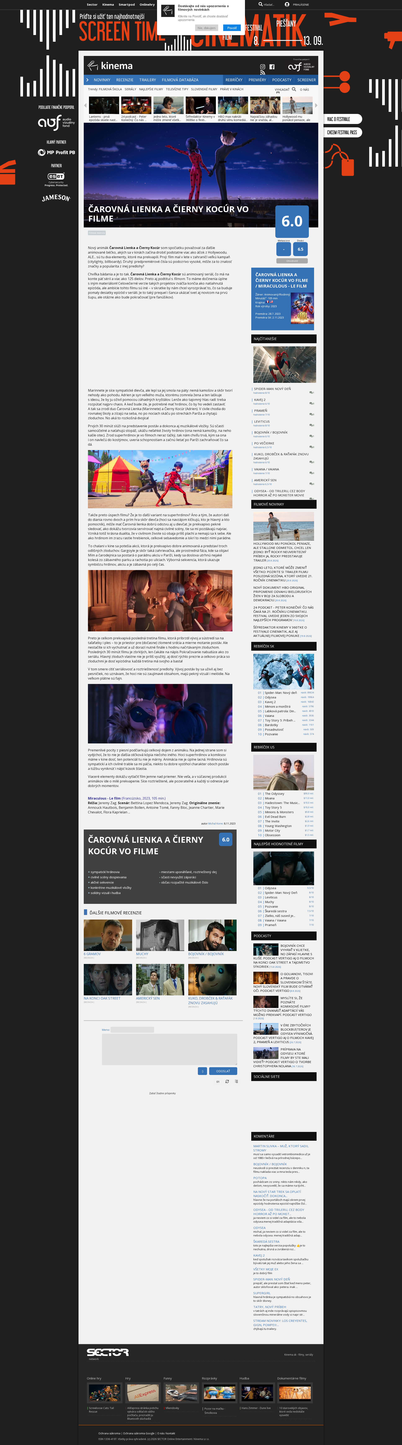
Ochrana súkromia (109, 1433)
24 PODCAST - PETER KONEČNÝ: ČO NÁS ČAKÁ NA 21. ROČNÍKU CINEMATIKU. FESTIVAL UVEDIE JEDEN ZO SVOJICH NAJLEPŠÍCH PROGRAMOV (283, 613)
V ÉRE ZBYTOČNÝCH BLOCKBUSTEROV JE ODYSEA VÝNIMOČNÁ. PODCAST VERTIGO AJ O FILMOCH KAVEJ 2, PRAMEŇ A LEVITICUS (283, 1033)
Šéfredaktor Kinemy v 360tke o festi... (200, 118)
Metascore (284, 240)
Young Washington (278, 826)
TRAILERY (147, 79)
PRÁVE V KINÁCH (231, 89)
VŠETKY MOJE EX (265, 1269)
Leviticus (271, 897)
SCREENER (307, 79)
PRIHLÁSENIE (301, 4)
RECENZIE (124, 79)
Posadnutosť (274, 729)
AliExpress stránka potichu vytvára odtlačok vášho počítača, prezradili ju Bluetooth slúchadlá (142, 1413)
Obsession (272, 835)
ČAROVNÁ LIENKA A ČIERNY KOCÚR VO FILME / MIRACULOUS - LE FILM (281, 280)
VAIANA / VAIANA (266, 469)
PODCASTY (281, 79)
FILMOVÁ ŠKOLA (110, 89)
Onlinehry (147, 4)
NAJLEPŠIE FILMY (151, 89)
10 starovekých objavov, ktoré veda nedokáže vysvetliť (293, 1411)
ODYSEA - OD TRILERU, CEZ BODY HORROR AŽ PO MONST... (278, 1212)
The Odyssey (274, 793)
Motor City (272, 830)
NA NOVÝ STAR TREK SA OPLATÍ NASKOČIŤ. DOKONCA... (277, 1194)
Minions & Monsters (279, 812)
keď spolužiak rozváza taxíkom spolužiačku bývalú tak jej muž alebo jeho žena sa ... (280, 1261)
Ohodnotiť (292, 260)
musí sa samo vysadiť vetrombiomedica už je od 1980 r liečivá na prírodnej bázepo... (281, 1156)
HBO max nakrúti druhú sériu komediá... (232, 118)
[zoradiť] (236, 1081)
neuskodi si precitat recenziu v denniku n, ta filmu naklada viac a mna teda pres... (281, 1170)
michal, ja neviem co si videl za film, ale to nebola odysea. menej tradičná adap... (279, 1233)
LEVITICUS (262, 421)
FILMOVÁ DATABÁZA (180, 79)
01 (217, 1082)
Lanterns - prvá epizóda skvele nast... (103, 118)
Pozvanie (271, 734)
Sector (92, 4)
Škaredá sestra (276, 911)
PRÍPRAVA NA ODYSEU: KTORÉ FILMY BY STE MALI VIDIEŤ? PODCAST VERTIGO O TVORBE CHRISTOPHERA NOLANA (282, 1057)
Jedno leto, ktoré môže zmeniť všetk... (167, 118)
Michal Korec (215, 823)
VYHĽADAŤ (282, 90)
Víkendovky (172, 1408)
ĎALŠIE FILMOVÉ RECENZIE (116, 913)
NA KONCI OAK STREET (102, 998)
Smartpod (127, 4)
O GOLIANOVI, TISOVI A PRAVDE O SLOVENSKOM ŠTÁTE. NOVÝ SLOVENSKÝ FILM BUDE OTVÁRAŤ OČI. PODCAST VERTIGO (283, 982)
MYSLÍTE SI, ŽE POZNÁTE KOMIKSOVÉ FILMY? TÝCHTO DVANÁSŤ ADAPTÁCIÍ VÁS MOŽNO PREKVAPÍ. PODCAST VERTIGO (282, 1006)
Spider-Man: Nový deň (281, 692)
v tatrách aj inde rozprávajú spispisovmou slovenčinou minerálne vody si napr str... (280, 1312)
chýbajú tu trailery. (265, 1329)
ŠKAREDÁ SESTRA (266, 1241)
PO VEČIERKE (264, 443)
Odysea (270, 697)
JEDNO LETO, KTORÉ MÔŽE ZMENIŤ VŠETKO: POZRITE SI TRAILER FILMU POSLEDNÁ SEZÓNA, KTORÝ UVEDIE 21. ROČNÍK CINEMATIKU (282, 573)
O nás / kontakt (166, 1433)
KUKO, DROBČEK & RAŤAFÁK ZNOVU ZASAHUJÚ (210, 1000)
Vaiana (269, 715)
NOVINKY (102, 79)
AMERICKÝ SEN (148, 998)
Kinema (108, 4)
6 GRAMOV (92, 954)
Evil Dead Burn (275, 816)
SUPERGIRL (262, 1293)
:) (202, 1071)
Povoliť (232, 28)
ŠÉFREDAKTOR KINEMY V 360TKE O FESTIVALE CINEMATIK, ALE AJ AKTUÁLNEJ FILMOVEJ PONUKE (280, 631)
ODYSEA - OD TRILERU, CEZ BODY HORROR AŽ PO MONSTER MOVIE (279, 493)
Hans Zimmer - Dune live (256, 1408)
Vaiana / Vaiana (275, 920)
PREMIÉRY (257, 79)
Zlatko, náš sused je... (280, 915)
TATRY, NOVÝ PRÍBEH (269, 1307)
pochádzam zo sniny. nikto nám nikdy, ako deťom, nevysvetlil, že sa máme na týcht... (280, 1183)
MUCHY (142, 954)
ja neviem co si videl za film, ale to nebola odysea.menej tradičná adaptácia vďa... (279, 1219)
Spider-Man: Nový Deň (281, 892)
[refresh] (227, 1081)
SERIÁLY (130, 89)
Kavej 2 (270, 702)
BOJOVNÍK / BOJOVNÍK (206, 954)
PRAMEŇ (260, 410)
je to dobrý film (262, 1273)
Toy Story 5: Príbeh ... (280, 720)
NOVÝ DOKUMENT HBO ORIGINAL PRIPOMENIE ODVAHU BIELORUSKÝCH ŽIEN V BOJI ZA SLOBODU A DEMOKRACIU (282, 593)
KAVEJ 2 (259, 399)
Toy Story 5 (273, 807)
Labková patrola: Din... (280, 711)
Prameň (270, 925)
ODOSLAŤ (223, 1071)
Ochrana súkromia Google (139, 1433)
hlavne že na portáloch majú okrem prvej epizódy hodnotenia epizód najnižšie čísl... (280, 1201)
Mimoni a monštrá (277, 706)
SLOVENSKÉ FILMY (204, 89)
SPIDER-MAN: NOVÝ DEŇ (272, 389)
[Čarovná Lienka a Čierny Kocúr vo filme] (160, 507)
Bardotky (271, 725)
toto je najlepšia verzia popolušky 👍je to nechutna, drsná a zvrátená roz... (279, 1247)
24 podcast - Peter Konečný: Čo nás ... (134, 118)
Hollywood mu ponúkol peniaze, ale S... (296, 120)
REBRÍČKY (233, 79)
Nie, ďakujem (207, 28)
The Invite (272, 821)
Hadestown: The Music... (282, 803)
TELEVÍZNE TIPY (177, 89)
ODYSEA (259, 1228)
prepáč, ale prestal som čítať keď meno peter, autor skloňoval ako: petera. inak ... (282, 1285)
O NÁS (304, 90)
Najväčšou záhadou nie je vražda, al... (263, 118)
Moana (269, 798)
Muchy (269, 902)
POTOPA (260, 1178)
